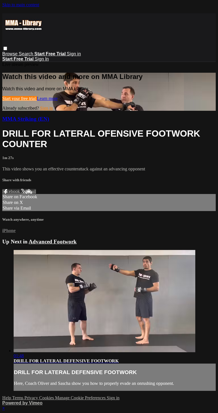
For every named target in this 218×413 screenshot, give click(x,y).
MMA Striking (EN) (25, 119)
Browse (10, 53)
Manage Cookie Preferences (81, 397)
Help (7, 397)
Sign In (42, 59)
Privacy (31, 397)
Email (31, 191)
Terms (18, 397)
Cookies (47, 397)
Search (26, 53)
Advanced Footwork (53, 242)
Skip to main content (20, 4)
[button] (5, 48)
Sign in (74, 53)
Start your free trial (19, 98)
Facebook (11, 191)
